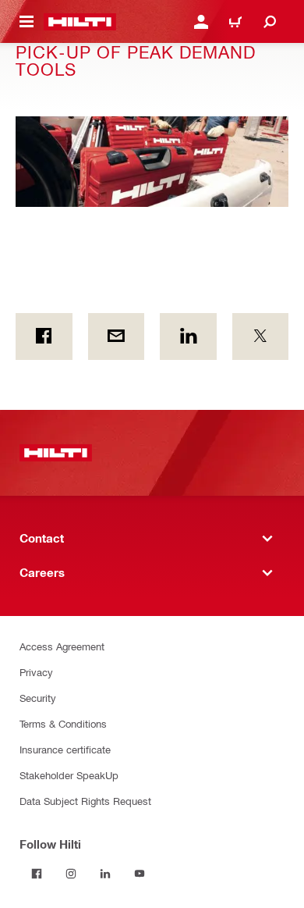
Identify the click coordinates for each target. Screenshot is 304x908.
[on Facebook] (44, 336)
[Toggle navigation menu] (26, 22)
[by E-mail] (116, 336)
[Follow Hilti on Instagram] (71, 873)
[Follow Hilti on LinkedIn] (105, 873)
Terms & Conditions (63, 723)
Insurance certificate (65, 749)
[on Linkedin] (188, 336)
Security (37, 697)
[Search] (270, 22)
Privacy (36, 672)
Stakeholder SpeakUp (68, 775)
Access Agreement (61, 646)
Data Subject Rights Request (85, 801)
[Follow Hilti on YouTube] (139, 873)
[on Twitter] (260, 336)
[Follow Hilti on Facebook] (36, 873)
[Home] (80, 21)
